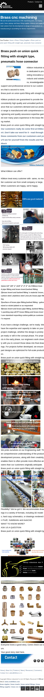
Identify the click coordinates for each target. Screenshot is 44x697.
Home (11, 40)
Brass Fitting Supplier (22, 40)
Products (31, 2)
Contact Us (38, 2)
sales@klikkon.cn (15, 673)
